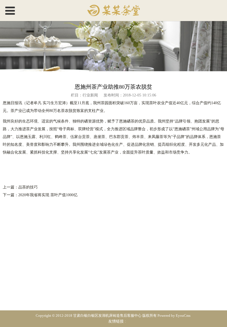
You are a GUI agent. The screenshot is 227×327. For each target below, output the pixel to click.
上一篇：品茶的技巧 (20, 187)
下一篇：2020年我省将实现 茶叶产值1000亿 (40, 195)
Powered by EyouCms (173, 316)
